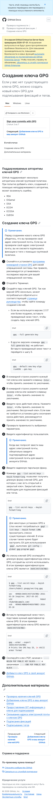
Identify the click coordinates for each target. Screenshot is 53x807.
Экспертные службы (11, 797)
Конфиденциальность (12, 794)
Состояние (29, 794)
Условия (26, 791)
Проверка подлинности (17, 25)
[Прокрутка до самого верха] (47, 801)
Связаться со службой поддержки (21, 771)
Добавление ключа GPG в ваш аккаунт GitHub (36, 739)
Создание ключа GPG (16, 31)
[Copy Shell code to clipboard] (47, 328)
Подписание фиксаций (19, 721)
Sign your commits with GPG (21, 121)
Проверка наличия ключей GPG (24, 696)
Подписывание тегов (18, 725)
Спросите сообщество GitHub (18, 767)
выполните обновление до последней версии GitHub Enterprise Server (24, 57)
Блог (26, 797)
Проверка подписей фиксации (21, 28)
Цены (39, 794)
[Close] (45, 4)
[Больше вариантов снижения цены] (33, 113)
